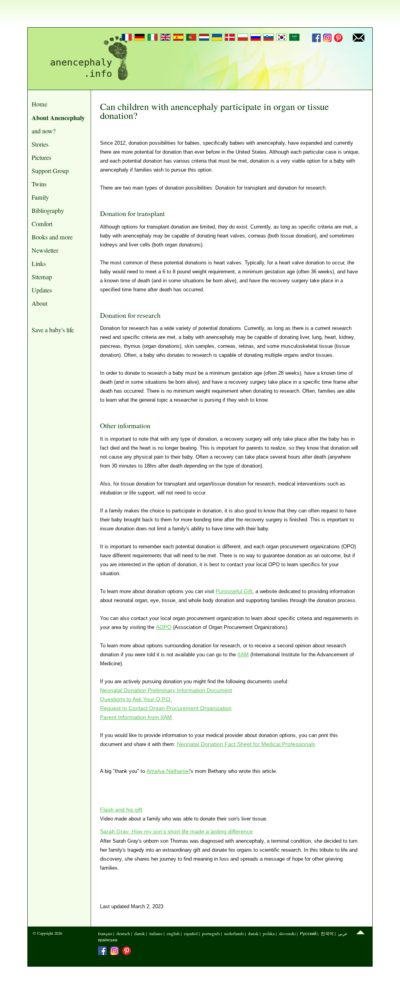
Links (39, 263)
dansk (139, 933)
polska (269, 933)
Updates (42, 290)
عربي (343, 933)
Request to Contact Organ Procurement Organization (166, 708)
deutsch (123, 933)
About (39, 303)
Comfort (42, 224)
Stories (40, 144)
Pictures (41, 157)
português (211, 933)
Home (39, 104)
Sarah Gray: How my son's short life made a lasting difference (176, 831)
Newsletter (45, 250)
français (105, 933)
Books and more (52, 237)
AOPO (163, 627)
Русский (308, 933)
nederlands (234, 933)
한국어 (327, 933)
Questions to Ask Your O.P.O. (136, 699)
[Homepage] (86, 58)
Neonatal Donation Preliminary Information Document (166, 690)
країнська (107, 940)
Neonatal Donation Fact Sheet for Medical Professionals (246, 744)
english (173, 933)
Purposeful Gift (234, 591)
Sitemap (42, 277)
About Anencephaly (58, 117)
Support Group (50, 171)
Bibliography (48, 210)
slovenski (287, 933)
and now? (43, 131)
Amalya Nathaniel (168, 771)
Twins (39, 184)
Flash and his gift (121, 809)
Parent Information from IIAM (136, 717)
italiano (155, 933)
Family (40, 197)
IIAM (243, 654)
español (191, 933)
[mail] (358, 38)
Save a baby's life (53, 330)
